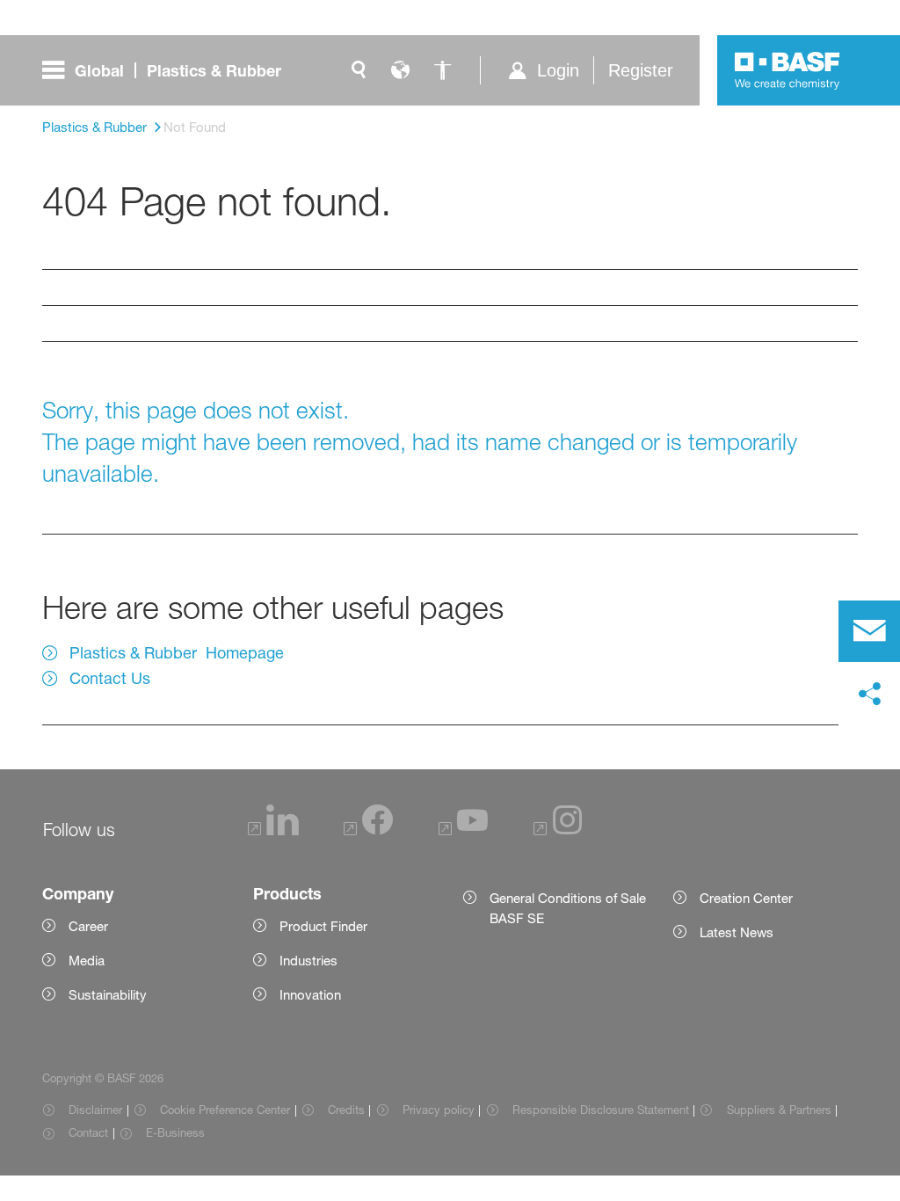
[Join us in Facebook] (368, 830)
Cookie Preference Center (225, 1110)
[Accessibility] (443, 70)
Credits (346, 1110)
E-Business (175, 1132)
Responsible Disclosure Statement (600, 1110)
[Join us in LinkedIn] (273, 830)
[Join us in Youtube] (463, 830)
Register (640, 70)
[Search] (358, 70)
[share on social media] (869, 694)
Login (558, 70)
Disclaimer (95, 1110)
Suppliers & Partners (779, 1110)
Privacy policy (439, 1110)
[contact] (869, 631)
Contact (88, 1132)
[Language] (400, 70)
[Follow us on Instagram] (558, 830)
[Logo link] (787, 70)
